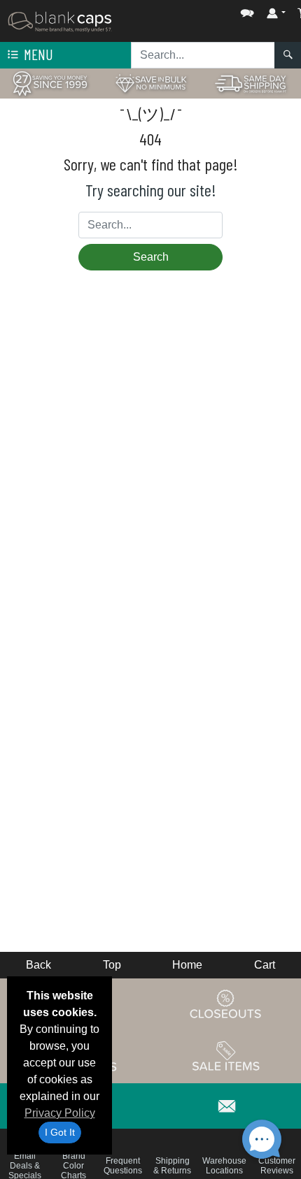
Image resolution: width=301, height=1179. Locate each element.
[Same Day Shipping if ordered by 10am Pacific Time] (251, 83)
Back (38, 965)
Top (112, 965)
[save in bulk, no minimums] (150, 83)
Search (151, 257)
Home (187, 965)
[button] (205, 10)
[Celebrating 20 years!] (50, 83)
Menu (37, 54)
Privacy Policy (59, 1113)
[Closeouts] (226, 1003)
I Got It (60, 1132)
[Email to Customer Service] (227, 1104)
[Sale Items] (226, 1056)
